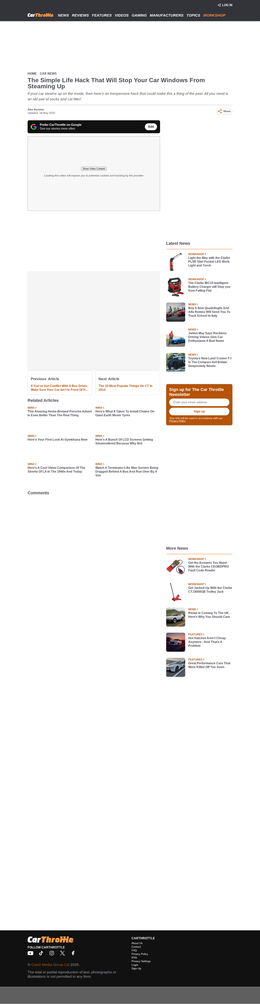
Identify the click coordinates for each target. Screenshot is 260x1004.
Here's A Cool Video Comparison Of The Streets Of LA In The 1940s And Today (56, 469)
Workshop (214, 15)
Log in (227, 5)
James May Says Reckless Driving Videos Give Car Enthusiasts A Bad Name (207, 337)
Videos (122, 15)
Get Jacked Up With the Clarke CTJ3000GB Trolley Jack (210, 589)
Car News (48, 73)
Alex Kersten (36, 109)
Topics (193, 15)
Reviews (80, 15)
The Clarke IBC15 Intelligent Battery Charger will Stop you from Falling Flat (209, 286)
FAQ (134, 950)
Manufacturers (166, 15)
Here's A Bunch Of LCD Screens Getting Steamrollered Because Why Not (124, 441)
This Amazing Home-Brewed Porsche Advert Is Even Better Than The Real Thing (60, 413)
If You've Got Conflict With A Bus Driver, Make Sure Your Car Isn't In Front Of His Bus (59, 388)
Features (102, 15)
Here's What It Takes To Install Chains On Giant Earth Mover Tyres (124, 413)
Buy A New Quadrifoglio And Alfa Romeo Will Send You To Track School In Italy (209, 311)
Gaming (139, 15)
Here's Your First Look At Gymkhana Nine (58, 439)
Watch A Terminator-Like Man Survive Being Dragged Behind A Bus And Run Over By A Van (126, 471)
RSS (134, 957)
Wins (31, 407)
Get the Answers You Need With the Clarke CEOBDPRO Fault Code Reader (208, 566)
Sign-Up (136, 968)
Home (32, 73)
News (63, 15)
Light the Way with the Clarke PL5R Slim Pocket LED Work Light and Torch (209, 261)
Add (151, 126)
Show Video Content (94, 168)
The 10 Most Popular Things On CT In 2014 (125, 387)
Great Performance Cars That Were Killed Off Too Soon (209, 665)
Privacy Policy (177, 420)
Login (135, 964)
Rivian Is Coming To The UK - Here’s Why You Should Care (209, 614)
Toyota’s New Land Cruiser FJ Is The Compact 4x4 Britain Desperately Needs (209, 362)
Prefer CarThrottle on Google (60, 124)
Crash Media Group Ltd (50, 965)
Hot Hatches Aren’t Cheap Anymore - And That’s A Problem (207, 641)
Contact (136, 946)
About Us (137, 943)
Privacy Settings (141, 961)
